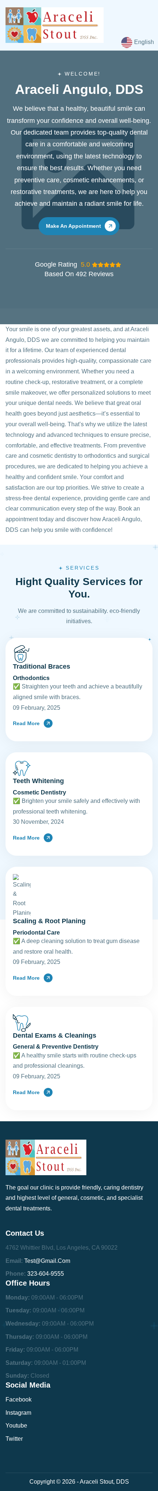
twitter (14, 1439)
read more (26, 723)
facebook (19, 1399)
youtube (16, 1425)
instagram (18, 1413)
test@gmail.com (47, 1261)
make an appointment (73, 226)
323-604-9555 (45, 1274)
